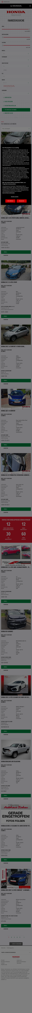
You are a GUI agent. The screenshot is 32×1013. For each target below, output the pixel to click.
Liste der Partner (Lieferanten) (8, 192)
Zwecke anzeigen (14, 196)
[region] (16, 174)
